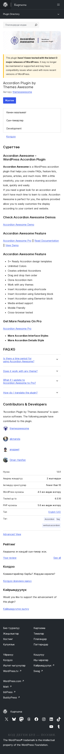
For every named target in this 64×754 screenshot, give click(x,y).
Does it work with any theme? (20, 371)
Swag (38, 671)
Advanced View (12, 534)
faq (58, 519)
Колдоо (11, 136)
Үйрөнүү (8, 654)
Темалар (39, 633)
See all (57, 557)
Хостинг (8, 639)
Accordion (49, 519)
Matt (7, 686)
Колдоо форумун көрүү (17, 581)
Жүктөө (9, 100)
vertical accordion (51, 525)
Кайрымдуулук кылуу (16, 608)
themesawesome (22, 91)
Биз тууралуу (11, 628)
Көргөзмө (39, 628)
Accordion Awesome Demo (18, 224)
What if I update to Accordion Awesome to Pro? (19, 381)
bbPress (9, 692)
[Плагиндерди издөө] (36, 25)
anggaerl (14, 449)
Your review (9, 557)
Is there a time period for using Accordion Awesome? (18, 360)
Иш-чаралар (41, 660)
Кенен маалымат (16, 112)
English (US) (54, 512)
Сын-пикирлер (14, 120)
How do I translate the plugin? (20, 392)
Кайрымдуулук (44, 665)
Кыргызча (16, 711)
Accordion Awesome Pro (17, 240)
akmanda (15, 438)
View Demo (12, 245)
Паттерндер (41, 644)
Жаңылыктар (11, 633)
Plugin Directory (11, 14)
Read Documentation (46, 240)
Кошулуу (39, 654)
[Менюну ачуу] (59, 4)
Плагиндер (40, 639)
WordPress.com (13, 681)
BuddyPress (11, 697)
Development (14, 128)
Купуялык (9, 644)
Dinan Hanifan (18, 460)
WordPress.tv (12, 671)
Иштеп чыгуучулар (14, 665)
